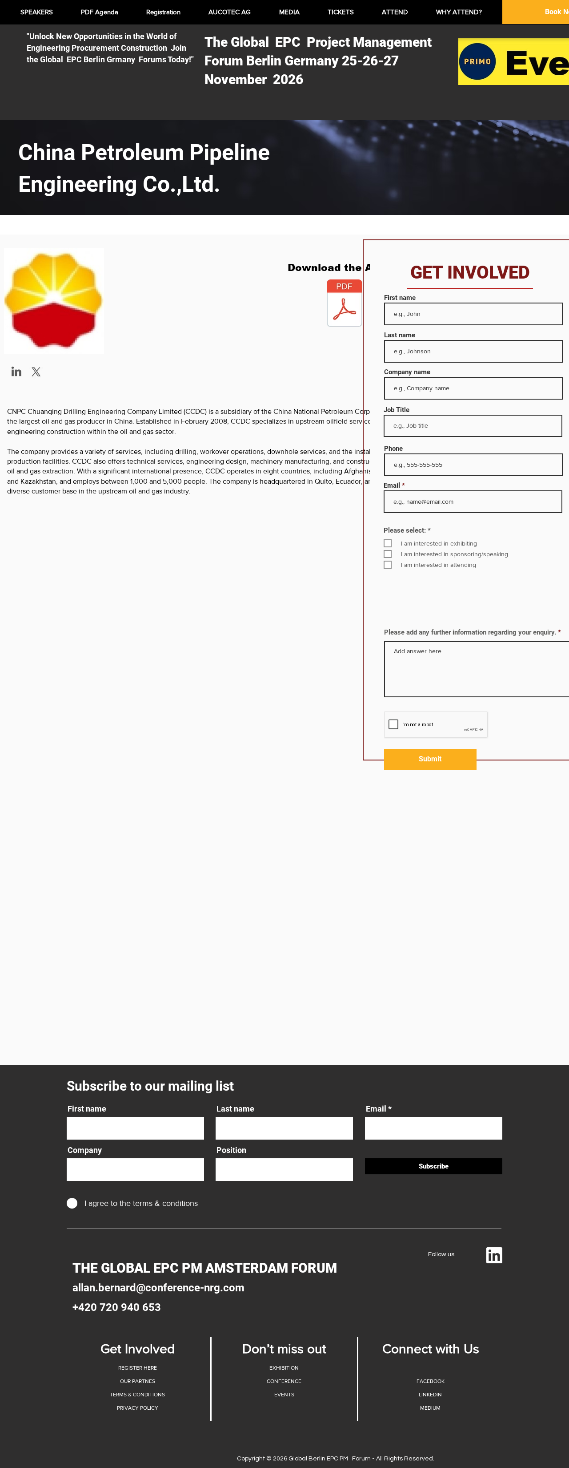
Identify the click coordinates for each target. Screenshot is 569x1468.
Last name (399, 335)
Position (231, 1150)
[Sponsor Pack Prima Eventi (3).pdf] (345, 304)
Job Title (396, 410)
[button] (137, 1368)
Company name (407, 372)
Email (392, 485)
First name (400, 298)
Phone (393, 448)
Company (85, 1150)
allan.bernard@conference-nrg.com (158, 1288)
